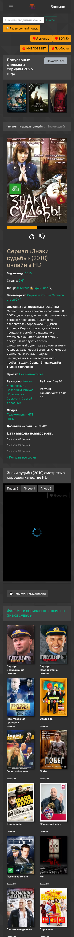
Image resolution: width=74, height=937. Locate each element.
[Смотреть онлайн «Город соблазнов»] (20, 749)
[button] (21, 457)
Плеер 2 (12, 488)
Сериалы (33, 295)
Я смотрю (60, 495)
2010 (28, 273)
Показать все (56, 61)
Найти (50, 20)
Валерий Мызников (20, 390)
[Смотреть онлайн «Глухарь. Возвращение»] (20, 644)
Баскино (58, 6)
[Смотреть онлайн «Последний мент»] (53, 801)
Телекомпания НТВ (20, 414)
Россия (46, 295)
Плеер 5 (46, 488)
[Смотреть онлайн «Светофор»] (53, 696)
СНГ (21, 280)
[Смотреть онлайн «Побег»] (53, 749)
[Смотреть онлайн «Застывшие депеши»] (20, 907)
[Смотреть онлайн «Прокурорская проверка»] (20, 696)
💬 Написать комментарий (27, 593)
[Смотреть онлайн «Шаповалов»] (20, 801)
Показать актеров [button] (31, 374)
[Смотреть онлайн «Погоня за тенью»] (20, 854)
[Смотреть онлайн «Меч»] (53, 854)
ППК (11, 418)
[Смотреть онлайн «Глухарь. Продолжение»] (53, 644)
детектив (22, 288)
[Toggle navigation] (11, 6)
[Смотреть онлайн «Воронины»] (53, 907)
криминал (41, 288)
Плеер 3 (29, 488)
